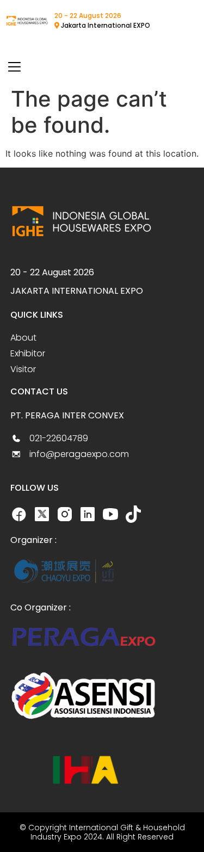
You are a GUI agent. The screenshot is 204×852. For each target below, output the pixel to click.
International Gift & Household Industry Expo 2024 (107, 832)
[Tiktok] (133, 514)
